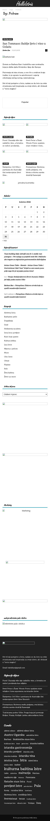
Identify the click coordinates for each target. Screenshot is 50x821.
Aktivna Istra (9, 313)
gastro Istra (25, 744)
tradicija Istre (31, 799)
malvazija (25, 773)
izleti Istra (33, 760)
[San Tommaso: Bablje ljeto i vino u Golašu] (25, 29)
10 (6, 222)
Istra (23, 760)
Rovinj (6, 791)
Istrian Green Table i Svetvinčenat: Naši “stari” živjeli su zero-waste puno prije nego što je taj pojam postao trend (24, 268)
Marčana (35, 773)
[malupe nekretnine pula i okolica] (14, 623)
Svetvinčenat (10, 799)
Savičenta (28, 791)
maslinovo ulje (10, 777)
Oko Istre (8, 357)
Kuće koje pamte (7, 39)
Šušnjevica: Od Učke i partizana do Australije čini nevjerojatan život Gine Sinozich (23, 698)
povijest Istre (13, 786)
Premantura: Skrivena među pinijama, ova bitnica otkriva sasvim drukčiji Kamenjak (23, 706)
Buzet (18, 744)
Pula (37, 786)
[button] (4, 3)
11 (12, 222)
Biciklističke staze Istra (24, 739)
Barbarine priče (10, 317)
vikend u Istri (21, 803)
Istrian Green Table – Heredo (15, 265)
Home (5, 10)
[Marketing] (25, 531)
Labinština (13, 773)
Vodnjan (31, 803)
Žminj (38, 803)
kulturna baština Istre (23, 769)
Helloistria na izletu (12, 329)
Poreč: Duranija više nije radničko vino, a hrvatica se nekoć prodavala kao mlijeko (24, 682)
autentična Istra (32, 735)
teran (22, 798)
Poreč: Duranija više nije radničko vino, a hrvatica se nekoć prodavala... (13, 143)
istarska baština (37, 743)
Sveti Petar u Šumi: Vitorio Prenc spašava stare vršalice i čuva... (35, 143)
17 (6, 227)
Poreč (29, 782)
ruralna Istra (17, 790)
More (6, 353)
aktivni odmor (9, 731)
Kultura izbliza (10, 341)
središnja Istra (25, 794)
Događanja (8, 321)
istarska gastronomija (18, 747)
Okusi (6, 361)
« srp (5, 240)
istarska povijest (13, 751)
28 (31, 232)
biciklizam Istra (9, 744)
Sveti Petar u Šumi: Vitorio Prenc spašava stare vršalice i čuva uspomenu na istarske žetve (22, 690)
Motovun (21, 777)
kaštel (17, 764)
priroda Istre (28, 786)
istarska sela (28, 752)
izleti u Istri (8, 765)
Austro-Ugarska (14, 735)
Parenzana (30, 777)
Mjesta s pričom (11, 349)
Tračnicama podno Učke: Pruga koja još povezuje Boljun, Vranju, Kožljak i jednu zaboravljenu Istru (23, 714)
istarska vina (27, 756)
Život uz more (10, 377)
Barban (7, 739)
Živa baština (30, 137)
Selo (6, 369)
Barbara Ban (6, 50)
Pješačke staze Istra (14, 781)
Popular (25, 102)
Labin (6, 773)
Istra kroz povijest (8, 137)
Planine (7, 365)
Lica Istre (5, 164)
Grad (6, 325)
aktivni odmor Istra (25, 731)
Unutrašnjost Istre (9, 803)
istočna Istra (11, 760)
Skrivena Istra (10, 795)
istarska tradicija (10, 756)
